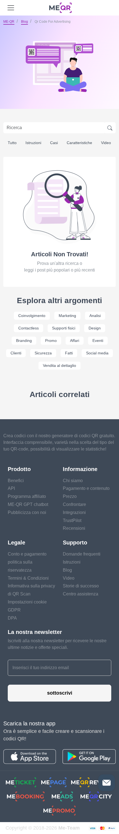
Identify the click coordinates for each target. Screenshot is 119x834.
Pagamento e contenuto (86, 488)
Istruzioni (33, 142)
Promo (51, 340)
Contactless (28, 328)
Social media (97, 353)
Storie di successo (81, 586)
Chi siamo (73, 480)
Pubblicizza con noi (27, 512)
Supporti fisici (63, 328)
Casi (54, 142)
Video (106, 142)
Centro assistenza (80, 594)
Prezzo (70, 496)
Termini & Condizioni (28, 578)
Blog (24, 22)
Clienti (16, 353)
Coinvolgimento (31, 315)
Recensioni (74, 528)
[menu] (10, 7)
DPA (12, 618)
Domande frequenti (81, 554)
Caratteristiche (79, 142)
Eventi (97, 340)
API (11, 488)
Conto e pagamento (27, 554)
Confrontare (74, 504)
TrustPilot (72, 520)
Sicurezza (43, 353)
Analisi (95, 315)
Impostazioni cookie (27, 602)
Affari (74, 340)
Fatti (69, 353)
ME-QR (8, 22)
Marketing (67, 315)
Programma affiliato (27, 496)
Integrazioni (74, 512)
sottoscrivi (59, 693)
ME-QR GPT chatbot (28, 504)
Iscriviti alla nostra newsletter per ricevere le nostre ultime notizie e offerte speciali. (57, 644)
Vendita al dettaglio (59, 365)
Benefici (16, 480)
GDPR (14, 610)
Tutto (12, 142)
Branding (24, 340)
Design (95, 328)
